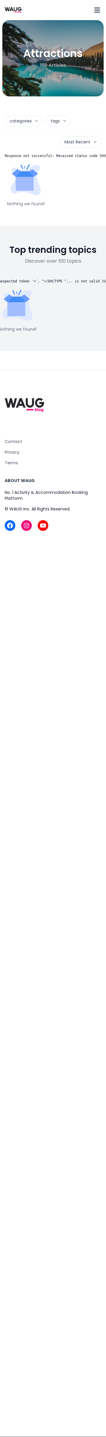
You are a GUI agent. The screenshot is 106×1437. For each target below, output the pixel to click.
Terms (11, 463)
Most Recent (77, 142)
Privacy (12, 452)
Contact (13, 441)
